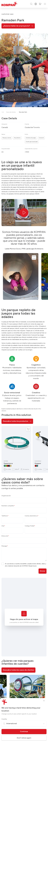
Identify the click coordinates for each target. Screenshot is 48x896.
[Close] (44, 700)
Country (4, 719)
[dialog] (24, 448)
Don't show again (24, 738)
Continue (24, 731)
